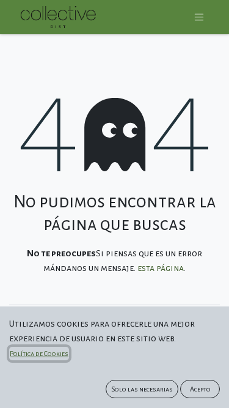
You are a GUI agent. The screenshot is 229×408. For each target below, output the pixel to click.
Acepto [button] (200, 389)
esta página (160, 268)
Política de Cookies (39, 353)
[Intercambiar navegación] (199, 17)
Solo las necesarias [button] (142, 389)
